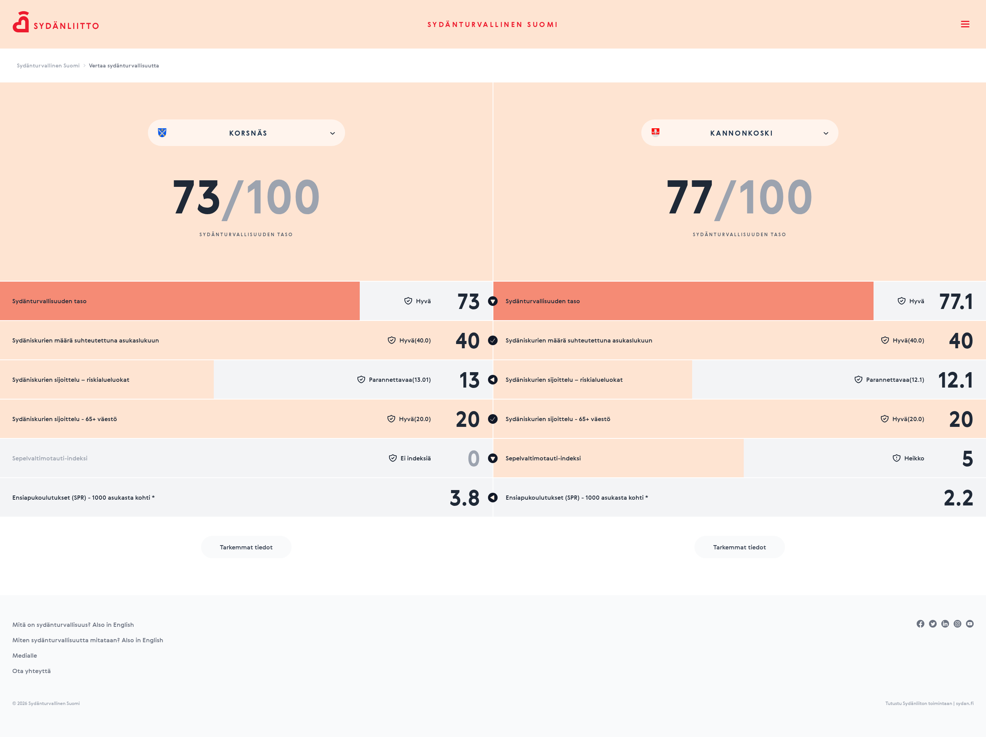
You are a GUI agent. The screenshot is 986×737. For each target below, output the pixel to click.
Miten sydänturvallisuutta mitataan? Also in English (87, 640)
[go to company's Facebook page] (920, 624)
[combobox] (246, 132)
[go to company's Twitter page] (933, 624)
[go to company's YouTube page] (970, 624)
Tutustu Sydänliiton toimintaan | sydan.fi (929, 703)
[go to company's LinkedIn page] (945, 624)
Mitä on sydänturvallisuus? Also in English (73, 624)
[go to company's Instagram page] (957, 624)
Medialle (24, 655)
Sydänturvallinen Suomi (493, 24)
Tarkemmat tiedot (246, 547)
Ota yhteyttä (31, 670)
